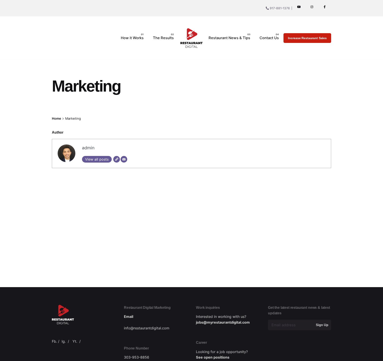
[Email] (124, 159)
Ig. (64, 341)
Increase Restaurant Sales (307, 38)
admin (88, 147)
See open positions (212, 357)
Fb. (54, 341)
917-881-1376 (279, 8)
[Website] (116, 159)
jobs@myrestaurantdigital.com (223, 322)
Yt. (74, 341)
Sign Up (322, 325)
